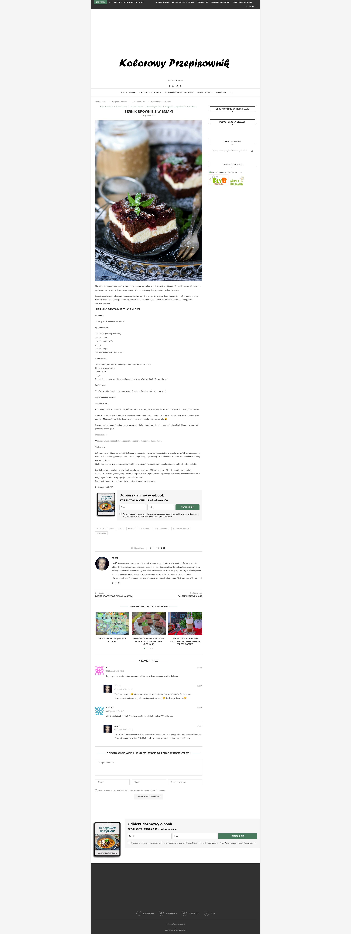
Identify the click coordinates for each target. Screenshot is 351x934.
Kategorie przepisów (149, 92)
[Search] (231, 93)
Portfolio (221, 92)
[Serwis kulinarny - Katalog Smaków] (225, 173)
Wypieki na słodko (181, 528)
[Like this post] (153, 548)
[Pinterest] (253, 6)
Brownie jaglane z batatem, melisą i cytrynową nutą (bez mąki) (148, 641)
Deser (121, 528)
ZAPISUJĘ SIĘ (187, 507)
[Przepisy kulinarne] (237, 176)
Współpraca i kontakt (220, 2)
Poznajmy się (202, 2)
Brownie (100, 528)
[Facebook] (246, 6)
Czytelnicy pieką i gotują (183, 2)
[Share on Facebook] (156, 548)
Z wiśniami (101, 533)
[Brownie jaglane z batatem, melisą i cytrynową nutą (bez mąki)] (149, 623)
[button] (109, 2)
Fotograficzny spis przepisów (179, 92)
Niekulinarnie (203, 92)
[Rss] (256, 6)
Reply (199, 668)
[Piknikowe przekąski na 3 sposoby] (112, 623)
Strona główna (162, 2)
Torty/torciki (144, 528)
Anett (115, 558)
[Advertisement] (175, 29)
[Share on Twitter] (159, 548)
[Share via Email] (164, 548)
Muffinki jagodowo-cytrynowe (129, 2)
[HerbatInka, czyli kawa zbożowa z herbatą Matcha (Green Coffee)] (185, 623)
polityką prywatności (164, 516)
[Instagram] (250, 6)
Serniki (131, 528)
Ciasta (111, 528)
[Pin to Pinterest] (161, 548)
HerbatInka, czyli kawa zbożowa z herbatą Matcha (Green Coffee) (185, 641)
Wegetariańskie (162, 528)
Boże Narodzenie (138, 102)
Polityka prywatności (242, 2)
